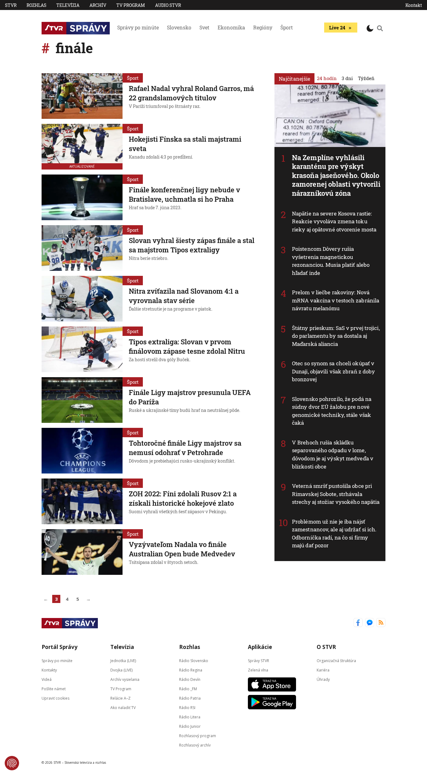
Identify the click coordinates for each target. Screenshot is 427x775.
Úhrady (323, 679)
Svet (204, 27)
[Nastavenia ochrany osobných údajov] (12, 763)
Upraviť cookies (55, 698)
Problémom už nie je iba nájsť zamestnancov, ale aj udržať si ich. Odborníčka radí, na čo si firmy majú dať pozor (334, 533)
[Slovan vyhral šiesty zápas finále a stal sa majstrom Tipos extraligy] (82, 248)
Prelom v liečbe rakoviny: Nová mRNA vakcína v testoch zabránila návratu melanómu (335, 300)
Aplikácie (260, 647)
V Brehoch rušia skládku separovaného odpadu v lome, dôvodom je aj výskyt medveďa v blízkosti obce (332, 454)
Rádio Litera (189, 717)
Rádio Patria (190, 698)
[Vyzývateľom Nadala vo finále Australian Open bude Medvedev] (82, 552)
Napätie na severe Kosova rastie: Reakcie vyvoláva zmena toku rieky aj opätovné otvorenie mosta (334, 221)
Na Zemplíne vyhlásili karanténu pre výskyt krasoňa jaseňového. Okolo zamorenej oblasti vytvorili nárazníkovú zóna (336, 175)
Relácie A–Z (120, 698)
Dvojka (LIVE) (121, 670)
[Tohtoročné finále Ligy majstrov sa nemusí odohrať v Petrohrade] (82, 451)
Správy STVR (258, 660)
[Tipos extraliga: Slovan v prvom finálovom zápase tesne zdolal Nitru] (82, 349)
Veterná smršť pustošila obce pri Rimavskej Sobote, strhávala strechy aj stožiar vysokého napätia (336, 493)
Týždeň (366, 78)
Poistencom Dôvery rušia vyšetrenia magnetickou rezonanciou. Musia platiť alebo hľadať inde (330, 260)
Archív (97, 5)
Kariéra (323, 670)
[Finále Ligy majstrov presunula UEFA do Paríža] (82, 400)
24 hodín (327, 78)
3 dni (347, 78)
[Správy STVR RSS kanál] (380, 623)
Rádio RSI (187, 707)
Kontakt (413, 5)
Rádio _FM (188, 688)
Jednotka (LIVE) (123, 660)
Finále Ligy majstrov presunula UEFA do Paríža (190, 397)
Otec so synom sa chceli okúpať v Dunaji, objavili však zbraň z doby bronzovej (333, 371)
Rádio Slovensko (193, 660)
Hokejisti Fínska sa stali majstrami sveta (185, 143)
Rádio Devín (189, 679)
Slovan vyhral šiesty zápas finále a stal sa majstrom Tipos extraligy (191, 245)
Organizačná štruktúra (336, 660)
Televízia (67, 5)
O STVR (326, 647)
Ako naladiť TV (123, 707)
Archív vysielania (124, 679)
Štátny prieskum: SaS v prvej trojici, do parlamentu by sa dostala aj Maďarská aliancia (336, 335)
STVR (11, 5)
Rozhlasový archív (195, 745)
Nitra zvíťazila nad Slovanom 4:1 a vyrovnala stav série (184, 295)
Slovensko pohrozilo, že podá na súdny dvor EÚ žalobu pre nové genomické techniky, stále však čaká (331, 411)
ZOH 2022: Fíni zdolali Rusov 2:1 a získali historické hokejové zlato (183, 498)
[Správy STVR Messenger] (369, 623)
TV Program (130, 5)
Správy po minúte (138, 27)
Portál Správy (60, 647)
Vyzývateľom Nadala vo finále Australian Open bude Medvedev (182, 549)
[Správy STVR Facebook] (358, 623)
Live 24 (337, 27)
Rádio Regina (190, 670)
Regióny (262, 27)
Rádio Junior (190, 726)
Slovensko (179, 27)
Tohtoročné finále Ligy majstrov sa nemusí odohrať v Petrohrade (185, 447)
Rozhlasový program (197, 735)
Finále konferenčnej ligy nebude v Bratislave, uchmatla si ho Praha (184, 194)
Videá (47, 679)
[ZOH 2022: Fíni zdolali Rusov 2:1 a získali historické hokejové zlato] (82, 501)
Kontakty (49, 670)
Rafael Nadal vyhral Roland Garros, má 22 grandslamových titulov (191, 93)
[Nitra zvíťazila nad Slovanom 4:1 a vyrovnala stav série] (82, 299)
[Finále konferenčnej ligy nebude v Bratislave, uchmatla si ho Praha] (82, 197)
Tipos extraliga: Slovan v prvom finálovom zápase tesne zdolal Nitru (187, 346)
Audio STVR (168, 5)
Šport (286, 27)
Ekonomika (231, 27)
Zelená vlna (258, 670)
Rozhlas (36, 5)
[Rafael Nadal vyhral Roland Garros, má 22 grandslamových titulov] (82, 96)
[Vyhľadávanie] (380, 28)
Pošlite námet (54, 688)
